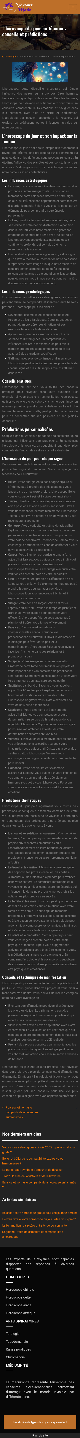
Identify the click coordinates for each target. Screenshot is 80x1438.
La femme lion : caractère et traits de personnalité (34, 1225)
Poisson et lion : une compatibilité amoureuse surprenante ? (22, 1112)
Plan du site (40, 1435)
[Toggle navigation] (73, 7)
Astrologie (11, 56)
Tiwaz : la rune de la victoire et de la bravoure (31, 1176)
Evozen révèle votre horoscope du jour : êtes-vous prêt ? (39, 1219)
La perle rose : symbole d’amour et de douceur (32, 1170)
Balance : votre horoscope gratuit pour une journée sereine (40, 1213)
